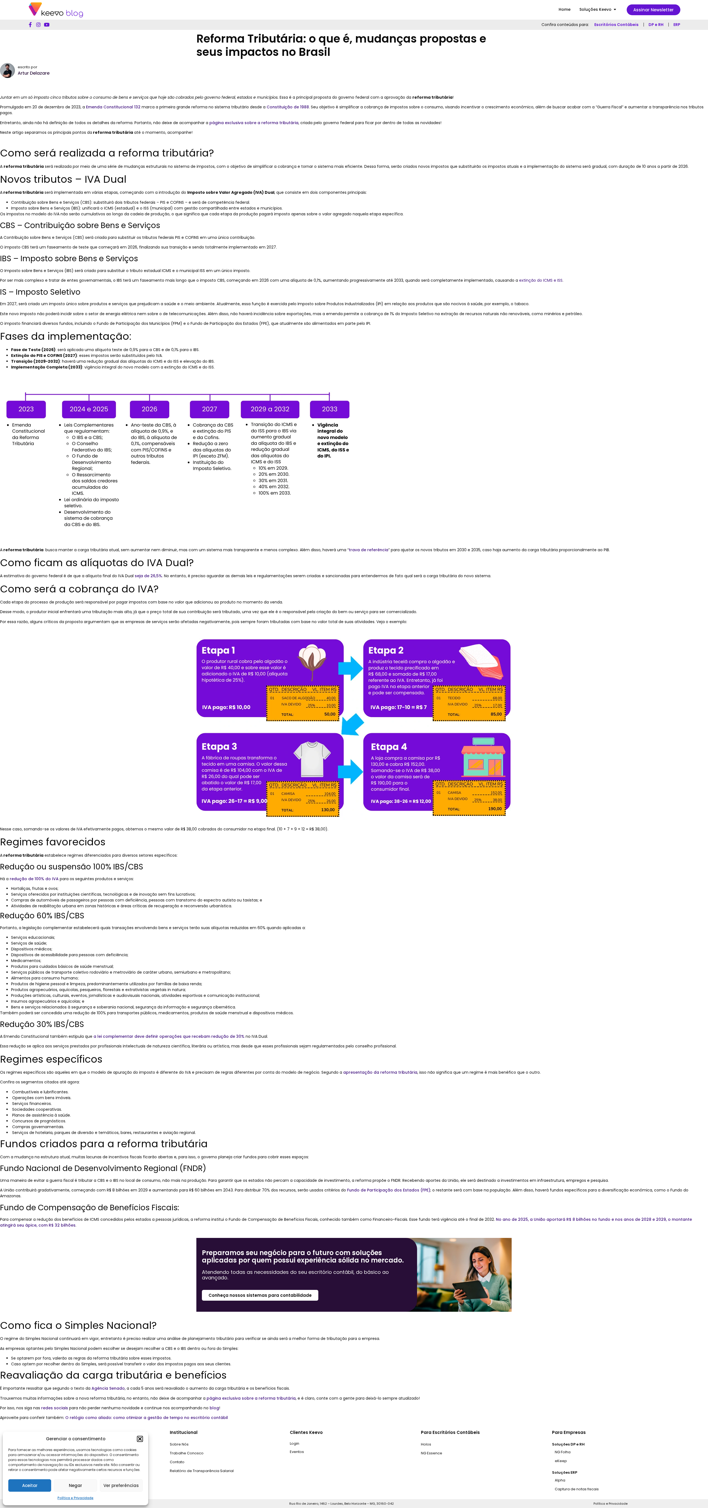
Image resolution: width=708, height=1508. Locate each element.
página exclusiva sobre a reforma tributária (253, 123)
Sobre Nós (179, 1444)
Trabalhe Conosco (187, 1453)
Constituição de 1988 (288, 107)
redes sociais (54, 1408)
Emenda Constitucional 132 (113, 107)
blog (214, 1408)
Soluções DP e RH (568, 1444)
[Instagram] (38, 24)
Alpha (560, 1480)
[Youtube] (46, 24)
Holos (426, 1444)
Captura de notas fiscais (577, 1489)
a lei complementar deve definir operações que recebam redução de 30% (168, 1036)
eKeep (561, 1460)
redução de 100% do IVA (34, 879)
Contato (177, 1462)
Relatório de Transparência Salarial (202, 1470)
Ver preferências (121, 1485)
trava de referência (368, 550)
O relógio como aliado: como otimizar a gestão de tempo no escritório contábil (146, 1417)
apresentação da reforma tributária (380, 1072)
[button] (140, 1439)
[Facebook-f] (30, 24)
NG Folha (563, 1452)
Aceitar (30, 1485)
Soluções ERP (564, 1472)
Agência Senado (108, 1388)
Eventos (297, 1451)
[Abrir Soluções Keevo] (615, 9)
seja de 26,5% (148, 576)
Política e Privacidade (75, 1498)
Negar (75, 1485)
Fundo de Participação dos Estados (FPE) (388, 1190)
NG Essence (431, 1453)
